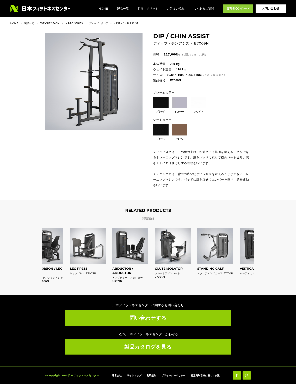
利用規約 (151, 375)
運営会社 (117, 375)
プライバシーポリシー (174, 375)
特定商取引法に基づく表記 (205, 375)
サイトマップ (134, 375)
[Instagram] (247, 375)
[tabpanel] (94, 81)
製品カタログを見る (148, 347)
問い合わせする (148, 318)
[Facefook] (237, 375)
